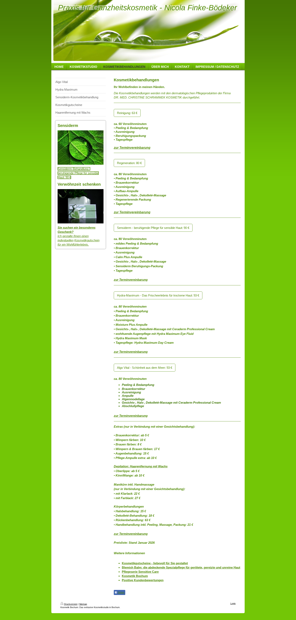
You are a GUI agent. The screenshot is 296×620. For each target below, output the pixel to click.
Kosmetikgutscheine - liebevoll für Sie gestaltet (155, 563)
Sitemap (83, 604)
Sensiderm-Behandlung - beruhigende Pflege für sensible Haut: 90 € (78, 173)
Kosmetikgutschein (86, 240)
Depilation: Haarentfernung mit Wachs (141, 466)
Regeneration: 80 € (129, 163)
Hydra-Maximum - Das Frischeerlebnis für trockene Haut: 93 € (158, 295)
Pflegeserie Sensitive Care (140, 571)
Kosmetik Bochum (135, 576)
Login (233, 603)
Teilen (120, 592)
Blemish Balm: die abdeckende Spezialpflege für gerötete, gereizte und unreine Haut (181, 567)
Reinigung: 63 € (127, 113)
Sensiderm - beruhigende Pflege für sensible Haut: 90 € (153, 227)
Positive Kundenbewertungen (143, 580)
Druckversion (70, 604)
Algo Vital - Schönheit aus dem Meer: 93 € (144, 367)
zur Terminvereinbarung (132, 147)
